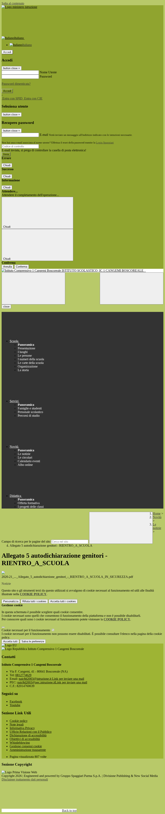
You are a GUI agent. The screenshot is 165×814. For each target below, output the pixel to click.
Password (46, 76)
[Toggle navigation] (33, 288)
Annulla (7, 266)
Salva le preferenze (33, 641)
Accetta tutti (63, 601)
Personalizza (10, 601)
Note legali (17, 724)
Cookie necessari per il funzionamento (26, 630)
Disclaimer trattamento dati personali (25, 779)
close (6, 306)
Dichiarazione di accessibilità (28, 735)
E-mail (44, 134)
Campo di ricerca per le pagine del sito (26, 541)
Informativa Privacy (22, 728)
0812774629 (23, 675)
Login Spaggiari (105, 142)
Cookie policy (19, 721)
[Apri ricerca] (131, 288)
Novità (157, 517)
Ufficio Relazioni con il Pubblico (31, 731)
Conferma (21, 266)
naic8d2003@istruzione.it (51, 678)
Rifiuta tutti (34, 601)
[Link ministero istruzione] (19, 7)
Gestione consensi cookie (26, 746)
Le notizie (157, 526)
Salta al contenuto (13, 3)
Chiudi (6, 165)
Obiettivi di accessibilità (25, 739)
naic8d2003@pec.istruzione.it (52, 682)
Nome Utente (48, 72)
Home (157, 513)
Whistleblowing (20, 742)
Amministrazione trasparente (28, 750)
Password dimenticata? (16, 83)
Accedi (7, 52)
